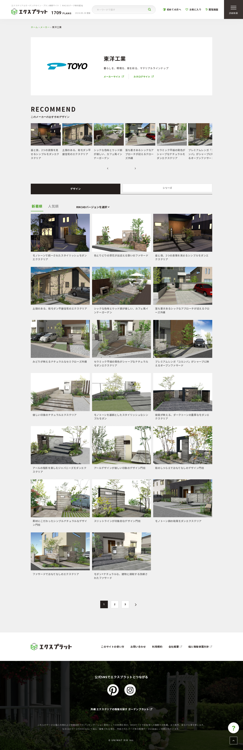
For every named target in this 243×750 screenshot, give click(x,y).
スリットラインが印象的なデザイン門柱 (117, 521)
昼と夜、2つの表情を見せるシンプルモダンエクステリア (182, 257)
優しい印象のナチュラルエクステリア (55, 415)
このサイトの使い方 (112, 646)
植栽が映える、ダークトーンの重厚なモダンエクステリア (182, 416)
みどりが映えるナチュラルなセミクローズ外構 (60, 361)
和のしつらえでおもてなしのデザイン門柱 (179, 468)
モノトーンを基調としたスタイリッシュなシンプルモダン (121, 416)
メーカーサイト (112, 76)
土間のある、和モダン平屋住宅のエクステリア (60, 308)
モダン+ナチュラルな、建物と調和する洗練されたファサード (121, 576)
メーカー (45, 27)
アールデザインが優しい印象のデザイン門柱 (120, 468)
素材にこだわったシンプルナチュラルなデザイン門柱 (60, 523)
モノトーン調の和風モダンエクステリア (178, 521)
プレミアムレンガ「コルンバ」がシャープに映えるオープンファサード (182, 363)
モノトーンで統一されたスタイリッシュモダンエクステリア (60, 257)
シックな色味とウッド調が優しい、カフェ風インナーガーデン (121, 310)
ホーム (34, 27)
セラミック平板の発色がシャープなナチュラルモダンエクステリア (121, 363)
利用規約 (157, 646)
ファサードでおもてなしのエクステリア (56, 574)
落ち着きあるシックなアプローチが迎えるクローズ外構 (182, 310)
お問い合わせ (138, 646)
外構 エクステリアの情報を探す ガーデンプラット (120, 709)
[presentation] (107, 168)
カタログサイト (141, 76)
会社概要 (174, 646)
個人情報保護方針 (199, 646)
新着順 (37, 206)
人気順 (53, 206)
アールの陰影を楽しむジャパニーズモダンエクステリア (60, 469)
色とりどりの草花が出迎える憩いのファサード (121, 255)
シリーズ (167, 187)
